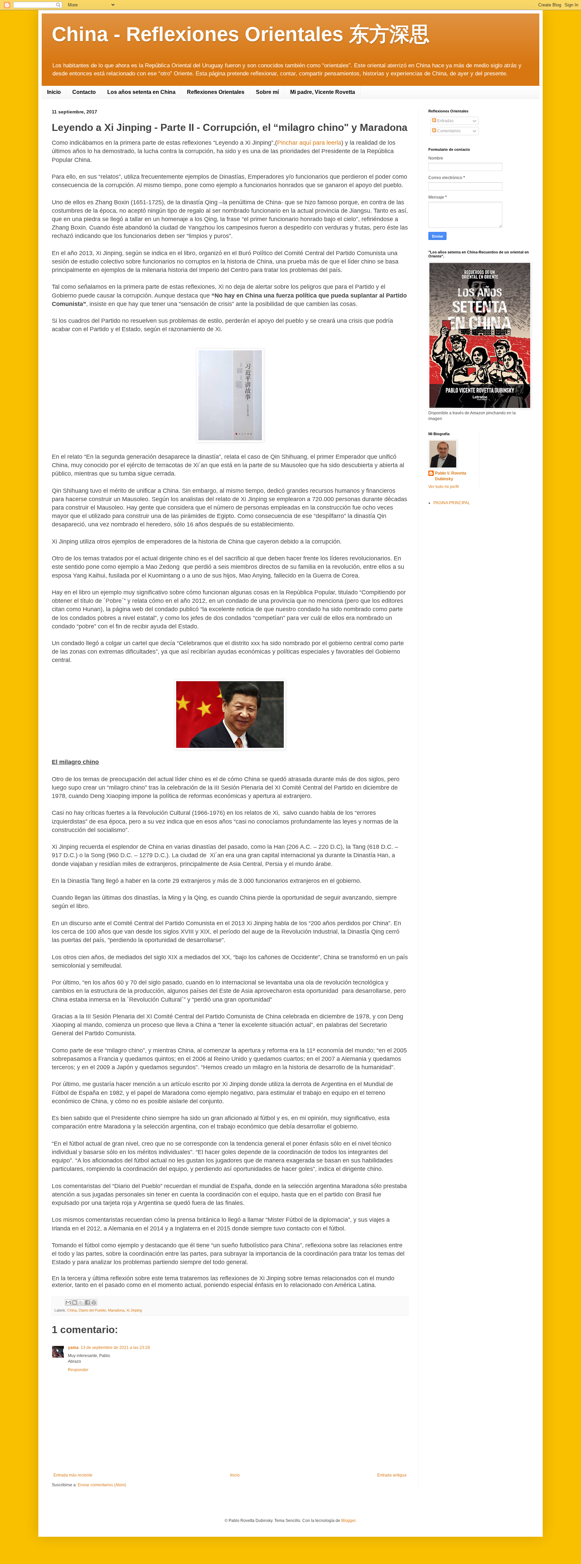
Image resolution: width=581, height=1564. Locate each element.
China (72, 1310)
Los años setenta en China (141, 92)
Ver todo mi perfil (443, 486)
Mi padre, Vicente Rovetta (322, 92)
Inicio (54, 92)
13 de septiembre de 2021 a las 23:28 (115, 1347)
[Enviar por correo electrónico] (68, 1302)
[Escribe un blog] (74, 1302)
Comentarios (448, 131)
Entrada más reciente (72, 1475)
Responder (78, 1369)
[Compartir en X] (81, 1302)
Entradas (445, 120)
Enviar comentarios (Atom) (102, 1485)
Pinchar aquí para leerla (309, 142)
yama (73, 1347)
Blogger (348, 1520)
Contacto (84, 92)
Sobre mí (267, 92)
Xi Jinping (134, 1310)
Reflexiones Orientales (215, 92)
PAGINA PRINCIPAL (451, 502)
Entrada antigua (391, 1475)
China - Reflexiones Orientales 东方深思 (241, 34)
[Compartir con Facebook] (87, 1302)
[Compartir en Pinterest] (93, 1302)
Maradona (116, 1310)
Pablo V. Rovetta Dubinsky (450, 476)
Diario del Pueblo (92, 1310)
